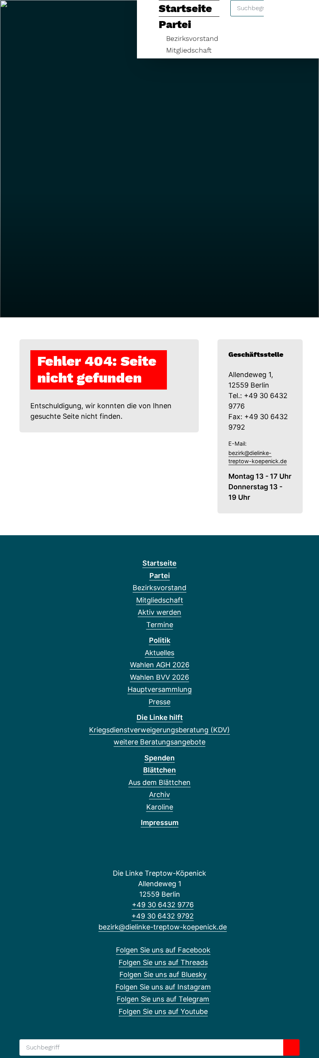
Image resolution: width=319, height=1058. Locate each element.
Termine (159, 625)
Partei (159, 575)
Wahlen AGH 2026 (159, 665)
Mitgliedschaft (189, 50)
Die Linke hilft (160, 717)
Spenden (159, 758)
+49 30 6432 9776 (162, 905)
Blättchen (159, 770)
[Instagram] (53, 16)
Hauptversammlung (160, 689)
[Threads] (28, 16)
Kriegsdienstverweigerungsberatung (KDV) (159, 730)
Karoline (159, 807)
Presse (159, 702)
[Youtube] (79, 16)
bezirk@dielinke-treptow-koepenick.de (257, 457)
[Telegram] (66, 16)
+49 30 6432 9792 (162, 916)
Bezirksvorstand (192, 38)
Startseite (159, 563)
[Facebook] (15, 16)
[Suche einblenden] (280, 16)
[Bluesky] (41, 16)
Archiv (159, 794)
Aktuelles (159, 653)
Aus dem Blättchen (159, 782)
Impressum (160, 822)
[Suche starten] (291, 1047)
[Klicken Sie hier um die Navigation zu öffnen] (303, 16)
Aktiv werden (159, 612)
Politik (159, 640)
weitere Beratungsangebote (159, 742)
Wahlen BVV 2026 (159, 677)
